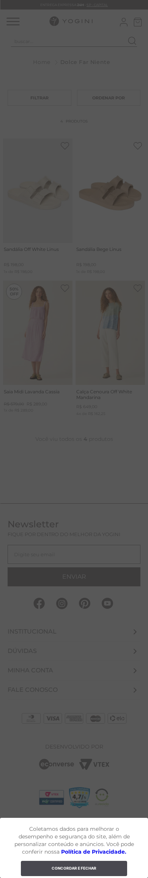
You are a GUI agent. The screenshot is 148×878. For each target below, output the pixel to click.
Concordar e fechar (74, 868)
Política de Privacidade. (93, 851)
